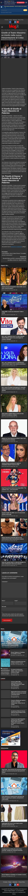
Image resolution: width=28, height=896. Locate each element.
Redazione (15, 19)
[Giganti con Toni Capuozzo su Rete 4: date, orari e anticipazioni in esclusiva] (14, 428)
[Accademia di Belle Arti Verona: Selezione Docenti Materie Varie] (5, 713)
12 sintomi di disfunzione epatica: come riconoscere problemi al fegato (17, 671)
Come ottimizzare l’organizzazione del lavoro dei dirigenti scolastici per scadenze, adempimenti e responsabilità (14, 643)
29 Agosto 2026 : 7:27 (13, 565)
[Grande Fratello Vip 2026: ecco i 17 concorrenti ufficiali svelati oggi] (14, 502)
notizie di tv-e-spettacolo (16, 246)
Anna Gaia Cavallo (6, 314)
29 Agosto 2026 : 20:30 (15, 707)
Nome (3, 600)
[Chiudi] (3, 2)
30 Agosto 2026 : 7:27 (13, 314)
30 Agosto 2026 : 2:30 (15, 697)
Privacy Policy (20, 19)
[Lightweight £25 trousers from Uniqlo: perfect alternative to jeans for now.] (14, 813)
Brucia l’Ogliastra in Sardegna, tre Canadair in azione (14, 874)
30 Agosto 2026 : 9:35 (20, 664)
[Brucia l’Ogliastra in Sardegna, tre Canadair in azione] (5, 653)
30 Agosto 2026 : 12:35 (14, 826)
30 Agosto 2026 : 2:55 (13, 416)
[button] (2, 30)
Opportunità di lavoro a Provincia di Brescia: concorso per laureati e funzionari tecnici (18, 693)
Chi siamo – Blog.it (8, 19)
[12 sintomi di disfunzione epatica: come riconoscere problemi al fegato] (5, 672)
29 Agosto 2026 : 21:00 (14, 441)
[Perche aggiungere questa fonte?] (26, 2)
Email (16, 600)
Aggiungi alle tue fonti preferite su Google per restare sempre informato (10, 2)
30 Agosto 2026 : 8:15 (15, 688)
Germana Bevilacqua (15, 673)
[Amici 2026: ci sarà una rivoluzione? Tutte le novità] (14, 301)
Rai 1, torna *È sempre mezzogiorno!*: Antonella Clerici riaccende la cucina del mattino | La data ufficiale (13, 389)
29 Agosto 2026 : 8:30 (15, 727)
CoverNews (20, 892)
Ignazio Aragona (5, 773)
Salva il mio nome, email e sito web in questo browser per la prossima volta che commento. (13, 614)
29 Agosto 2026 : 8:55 (13, 540)
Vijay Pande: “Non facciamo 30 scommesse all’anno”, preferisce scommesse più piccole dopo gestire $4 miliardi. (14, 771)
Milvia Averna (5, 491)
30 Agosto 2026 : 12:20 (20, 655)
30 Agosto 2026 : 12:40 (14, 800)
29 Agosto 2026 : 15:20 (12, 491)
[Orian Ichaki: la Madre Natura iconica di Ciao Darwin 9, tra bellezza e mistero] (14, 403)
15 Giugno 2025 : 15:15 (12, 39)
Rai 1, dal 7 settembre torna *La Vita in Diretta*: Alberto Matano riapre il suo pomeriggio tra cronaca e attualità (13, 338)
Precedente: (14, 253)
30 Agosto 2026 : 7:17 (13, 365)
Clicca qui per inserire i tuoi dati (6, 12)
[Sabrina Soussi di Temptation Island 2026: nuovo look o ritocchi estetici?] (14, 276)
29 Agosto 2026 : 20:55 (14, 466)
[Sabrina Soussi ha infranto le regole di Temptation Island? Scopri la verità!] (14, 453)
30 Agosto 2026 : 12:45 (13, 773)
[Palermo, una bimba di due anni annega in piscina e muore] (5, 663)
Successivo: (14, 258)
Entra (25, 10)
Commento (5, 581)
